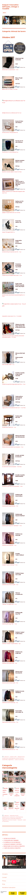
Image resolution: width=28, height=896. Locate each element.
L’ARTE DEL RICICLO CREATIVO (12, 848)
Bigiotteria (18, 818)
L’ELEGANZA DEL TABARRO (11, 840)
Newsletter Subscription (8, 887)
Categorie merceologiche (9, 766)
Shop (3, 884)
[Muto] (22, 867)
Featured (20, 819)
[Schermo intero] (24, 867)
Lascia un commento (19, 759)
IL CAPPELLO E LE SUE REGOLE (12, 842)
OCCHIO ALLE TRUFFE (9, 838)
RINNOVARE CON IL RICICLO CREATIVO (14, 846)
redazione (6, 756)
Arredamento (5, 758)
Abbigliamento (21, 756)
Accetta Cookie (13, 893)
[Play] (4, 867)
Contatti (4, 877)
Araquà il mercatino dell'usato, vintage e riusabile (10, 7)
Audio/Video (5, 759)
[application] (14, 862)
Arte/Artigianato (12, 758)
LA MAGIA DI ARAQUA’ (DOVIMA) (13, 844)
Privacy (4, 880)
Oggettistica (11, 759)
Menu (4, 12)
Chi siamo (5, 874)
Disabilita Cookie (22, 893)
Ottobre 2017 (8, 37)
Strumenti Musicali (12, 819)
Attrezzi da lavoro (20, 758)
